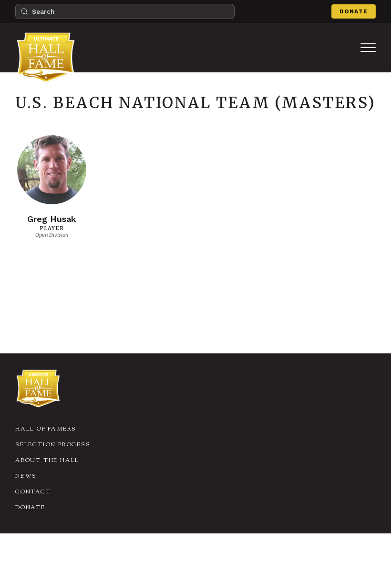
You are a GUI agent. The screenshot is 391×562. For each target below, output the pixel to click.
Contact (33, 492)
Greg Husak (51, 219)
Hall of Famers (45, 429)
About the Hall (47, 460)
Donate (354, 11)
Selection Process (53, 445)
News (26, 476)
